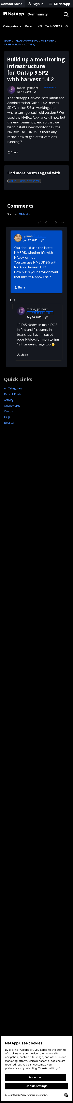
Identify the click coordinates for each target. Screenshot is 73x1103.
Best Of (9, 422)
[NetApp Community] (25, 14)
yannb (28, 236)
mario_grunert (27, 88)
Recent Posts (12, 394)
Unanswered (36, 405)
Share (12, 152)
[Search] (66, 14)
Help (7, 417)
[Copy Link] (35, 92)
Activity (8, 400)
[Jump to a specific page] (62, 223)
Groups (9, 411)
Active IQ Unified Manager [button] (24, 181)
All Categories (13, 388)
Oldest (24, 214)
